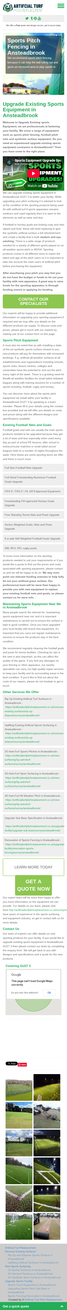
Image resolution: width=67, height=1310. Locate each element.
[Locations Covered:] (4, 5)
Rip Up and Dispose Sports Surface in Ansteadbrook (30, 1257)
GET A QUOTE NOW (33, 885)
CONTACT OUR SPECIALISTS (33, 301)
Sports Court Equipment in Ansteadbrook (32, 1284)
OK (49, 992)
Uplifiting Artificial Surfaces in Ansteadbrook (33, 1262)
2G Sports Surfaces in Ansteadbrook (29, 1269)
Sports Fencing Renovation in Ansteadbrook (34, 1295)
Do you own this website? (24, 992)
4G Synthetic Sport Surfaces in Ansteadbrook (34, 1277)
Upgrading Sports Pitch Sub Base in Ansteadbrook (29, 1290)
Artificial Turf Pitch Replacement (43, 1299)
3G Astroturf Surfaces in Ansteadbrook (30, 1273)
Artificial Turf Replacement (20, 1247)
